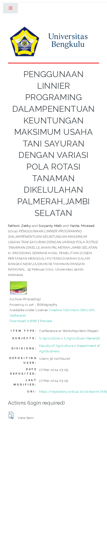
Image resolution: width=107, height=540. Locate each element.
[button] (11, 415)
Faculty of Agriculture (56, 346)
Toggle (11, 9)
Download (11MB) (23, 321)
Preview (46, 321)
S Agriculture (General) (82, 338)
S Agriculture (49, 338)
